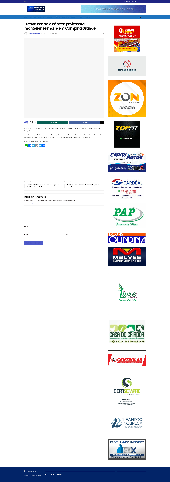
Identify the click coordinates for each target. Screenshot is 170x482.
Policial (49, 17)
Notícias (33, 17)
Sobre (80, 17)
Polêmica (57, 17)
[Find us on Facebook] (140, 1)
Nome (26, 226)
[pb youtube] (113, 9)
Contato (87, 17)
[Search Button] (39, 1)
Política (41, 17)
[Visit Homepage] (34, 9)
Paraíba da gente (32, 475)
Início (26, 17)
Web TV (73, 17)
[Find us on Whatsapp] (145, 1)
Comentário (28, 204)
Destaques (54, 33)
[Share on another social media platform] (102, 122)
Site (67, 234)
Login (140, 17)
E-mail (27, 234)
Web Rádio (65, 17)
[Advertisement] (64, 164)
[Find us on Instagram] (142, 1)
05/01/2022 (46, 33)
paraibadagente (35, 33)
